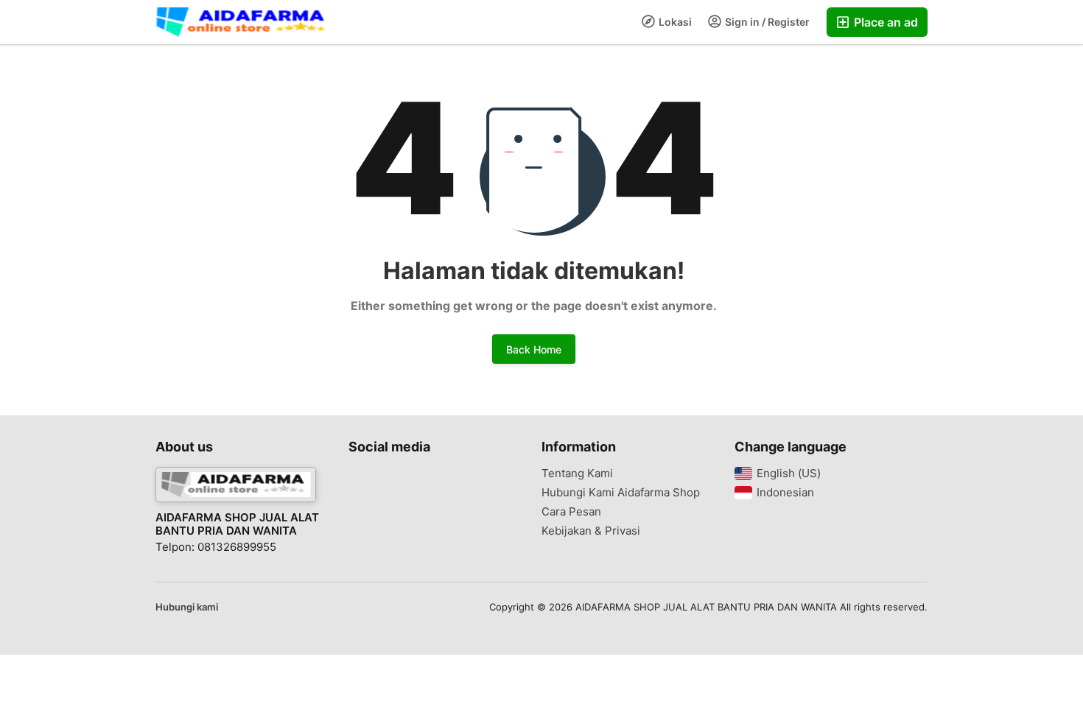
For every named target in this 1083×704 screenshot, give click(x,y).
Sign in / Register (766, 21)
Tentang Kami (577, 473)
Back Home (533, 349)
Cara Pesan (571, 511)
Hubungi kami (186, 607)
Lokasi (674, 21)
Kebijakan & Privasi (591, 531)
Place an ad (884, 22)
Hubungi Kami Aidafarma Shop (621, 492)
